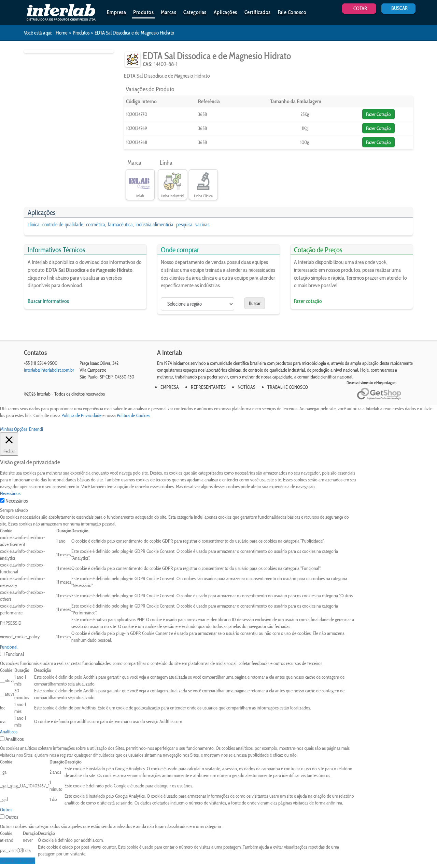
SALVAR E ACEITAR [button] (17, 861)
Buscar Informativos (48, 301)
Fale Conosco (292, 12)
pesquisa (184, 225)
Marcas (168, 12)
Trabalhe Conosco (287, 387)
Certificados (257, 12)
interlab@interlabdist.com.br (49, 370)
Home (62, 33)
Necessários (16, 501)
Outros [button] (6, 810)
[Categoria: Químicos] (132, 59)
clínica (34, 225)
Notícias (246, 387)
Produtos (143, 12)
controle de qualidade (62, 225)
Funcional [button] (8, 647)
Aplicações (225, 12)
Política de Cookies (133, 415)
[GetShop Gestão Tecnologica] (385, 394)
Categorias (195, 12)
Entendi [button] (36, 429)
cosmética (95, 225)
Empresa (116, 12)
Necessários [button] (10, 493)
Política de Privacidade (81, 415)
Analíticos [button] (8, 732)
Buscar (254, 303)
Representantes (208, 387)
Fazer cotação (308, 301)
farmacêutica (120, 225)
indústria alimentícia (154, 225)
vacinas (202, 225)
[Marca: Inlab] (140, 182)
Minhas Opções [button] (13, 429)
